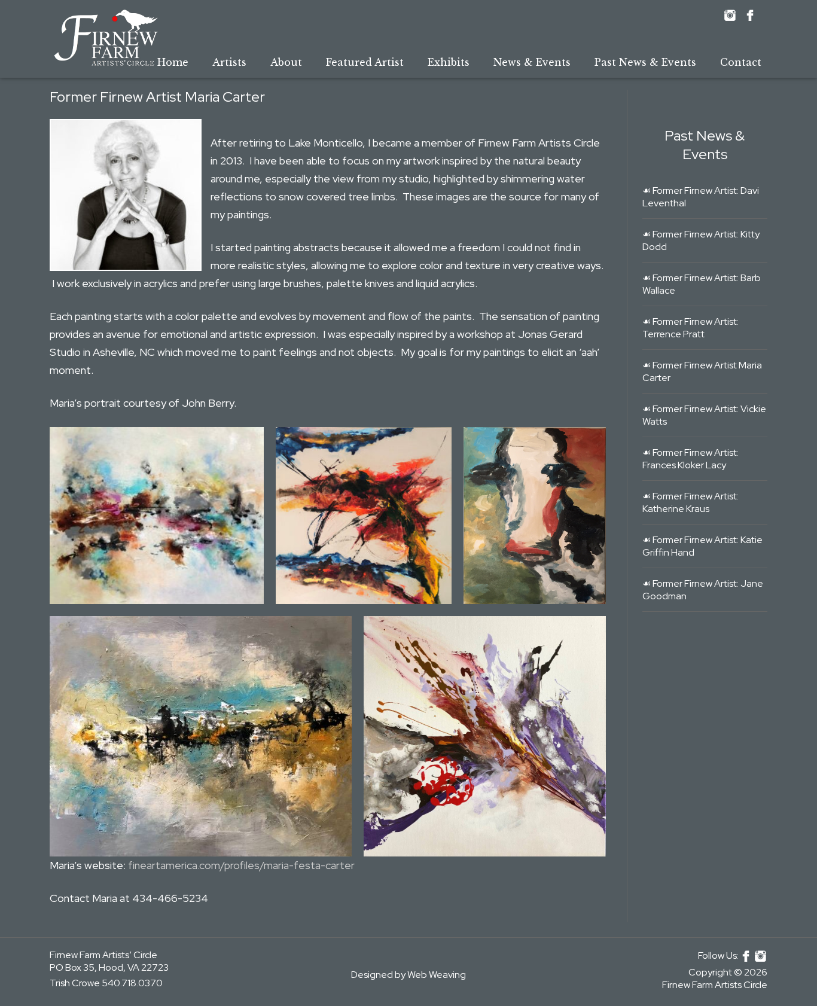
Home (172, 62)
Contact (740, 62)
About (286, 62)
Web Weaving (436, 974)
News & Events (532, 62)
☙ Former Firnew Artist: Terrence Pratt (690, 327)
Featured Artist (365, 62)
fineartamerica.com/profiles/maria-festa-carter (241, 865)
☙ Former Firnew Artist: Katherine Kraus (690, 502)
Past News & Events (645, 62)
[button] (157, 515)
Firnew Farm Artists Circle (714, 984)
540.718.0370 (132, 983)
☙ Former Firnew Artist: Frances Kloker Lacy (690, 458)
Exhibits (449, 62)
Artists (229, 62)
